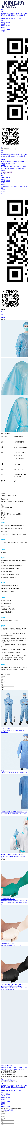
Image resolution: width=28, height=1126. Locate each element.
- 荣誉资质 (9, 186)
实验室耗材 (22, 15)
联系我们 (3, 31)
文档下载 (8, 18)
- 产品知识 (3, 172)
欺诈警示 (8, 25)
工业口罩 (24, 13)
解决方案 (3, 18)
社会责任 (8, 22)
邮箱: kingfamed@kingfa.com (8, 1080)
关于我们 (3, 27)
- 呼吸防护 (9, 161)
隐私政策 (3, 1106)
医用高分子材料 (15, 15)
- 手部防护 (3, 161)
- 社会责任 (9, 172)
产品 (2, 11)
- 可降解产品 (15, 161)
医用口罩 (3, 15)
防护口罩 (19, 13)
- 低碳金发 (15, 186)
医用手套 (9, 13)
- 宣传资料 (11, 168)
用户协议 (8, 1106)
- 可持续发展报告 (19, 168)
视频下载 (13, 18)
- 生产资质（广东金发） (7, 166)
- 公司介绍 (3, 186)
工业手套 (14, 13)
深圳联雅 (10, 1110)
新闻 (2, 20)
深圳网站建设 (4, 1110)
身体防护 (8, 15)
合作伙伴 (3, 24)
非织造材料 (4, 13)
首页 (2, 9)
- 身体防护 (21, 161)
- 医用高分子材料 (10, 163)
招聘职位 (8, 29)
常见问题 (18, 18)
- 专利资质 (6, 168)
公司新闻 (3, 22)
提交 (3, 687)
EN (1, 147)
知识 (2, 16)
